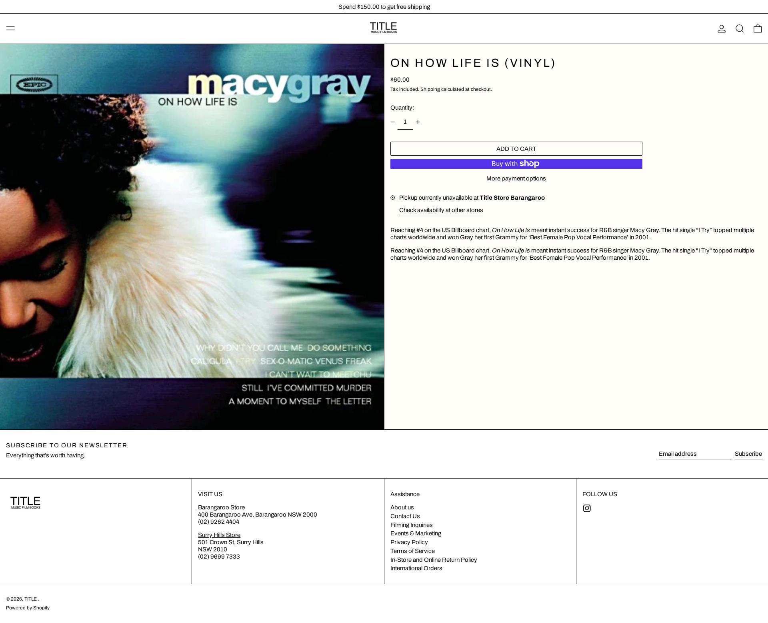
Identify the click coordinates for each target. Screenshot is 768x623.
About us (402, 507)
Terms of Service (412, 551)
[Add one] (418, 122)
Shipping (430, 89)
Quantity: (402, 107)
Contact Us (405, 516)
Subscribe (748, 454)
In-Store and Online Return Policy (433, 560)
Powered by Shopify (28, 608)
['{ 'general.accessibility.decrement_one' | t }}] (392, 122)
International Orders (416, 568)
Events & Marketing (415, 533)
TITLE (31, 599)
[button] (739, 28)
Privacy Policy (409, 542)
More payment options (516, 178)
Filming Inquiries (411, 525)
